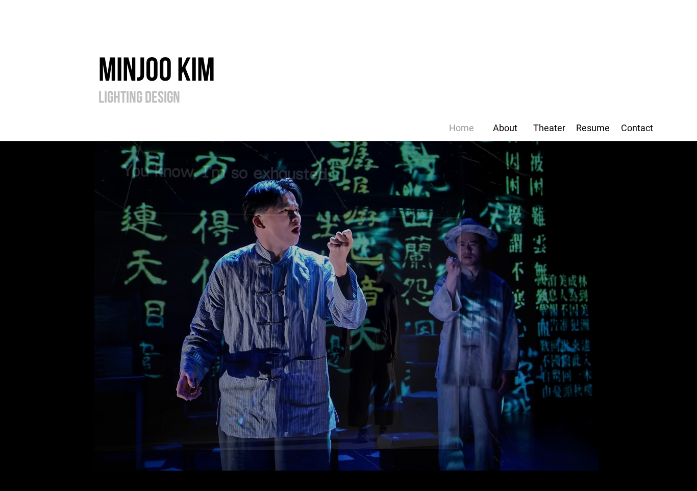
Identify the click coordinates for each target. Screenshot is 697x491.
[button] (346, 306)
